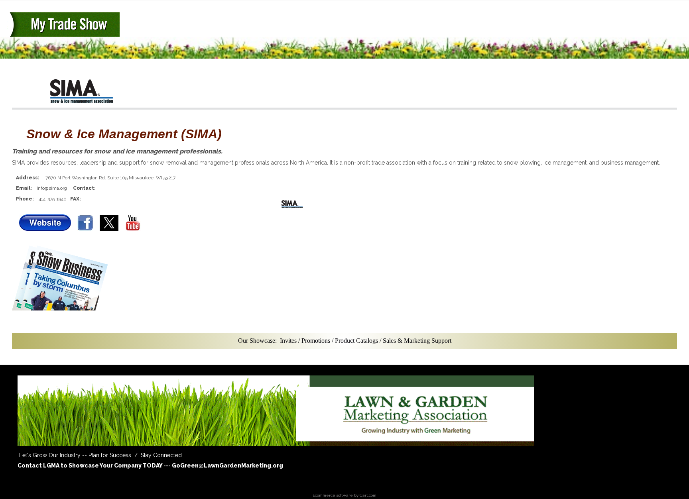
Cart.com (368, 495)
